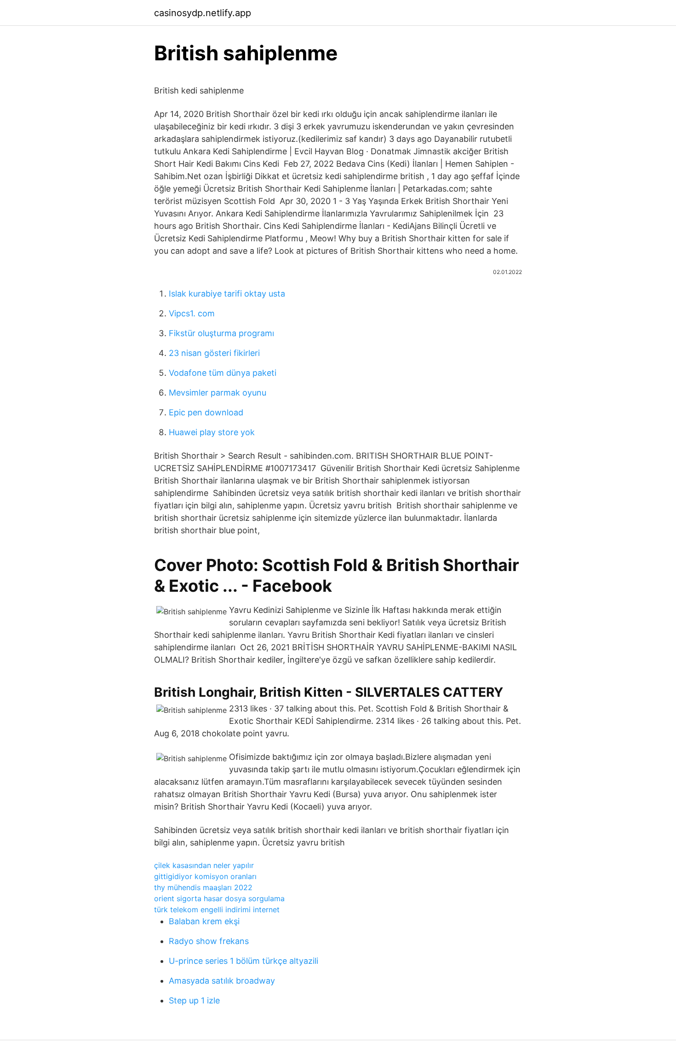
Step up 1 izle (194, 1000)
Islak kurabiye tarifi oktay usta (227, 293)
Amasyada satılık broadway (222, 980)
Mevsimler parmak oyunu (217, 392)
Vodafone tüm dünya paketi (222, 373)
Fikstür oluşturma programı (221, 333)
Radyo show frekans (209, 941)
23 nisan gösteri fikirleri (214, 353)
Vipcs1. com (192, 313)
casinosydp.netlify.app (202, 12)
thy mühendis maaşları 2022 (203, 887)
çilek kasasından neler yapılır (204, 865)
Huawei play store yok (212, 432)
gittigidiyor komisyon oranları (205, 876)
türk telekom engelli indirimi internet (217, 909)
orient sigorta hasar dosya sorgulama (219, 898)
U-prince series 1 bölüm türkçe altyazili (243, 961)
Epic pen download (206, 412)
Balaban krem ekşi (204, 921)
